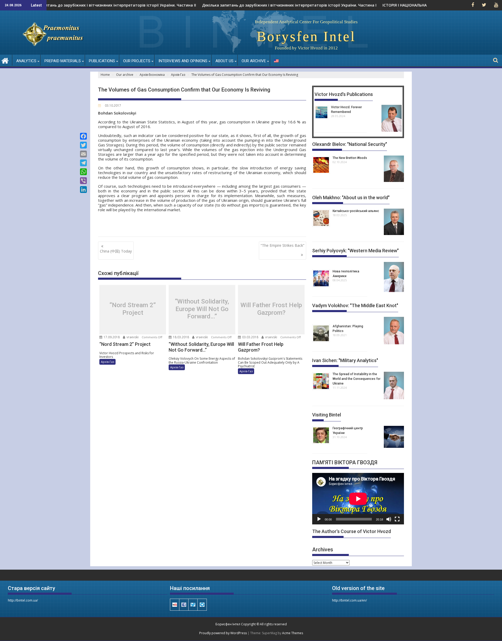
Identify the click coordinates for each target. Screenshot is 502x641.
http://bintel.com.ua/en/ (349, 600)
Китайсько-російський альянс (356, 211)
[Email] (83, 154)
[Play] (319, 519)
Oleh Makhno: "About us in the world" (351, 197)
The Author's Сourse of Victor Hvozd (351, 531)
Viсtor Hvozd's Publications (344, 94)
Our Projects (136, 61)
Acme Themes (292, 633)
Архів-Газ (107, 362)
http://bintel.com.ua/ (23, 600)
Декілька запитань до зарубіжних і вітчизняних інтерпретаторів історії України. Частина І (276, 5)
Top (489, 628)
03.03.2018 (249, 337)
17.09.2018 (111, 337)
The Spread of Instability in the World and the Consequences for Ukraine (356, 378)
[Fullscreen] (397, 519)
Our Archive (254, 61)
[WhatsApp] (83, 171)
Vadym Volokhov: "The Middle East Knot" (355, 305)
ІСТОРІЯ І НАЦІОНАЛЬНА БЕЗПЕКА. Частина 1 (410, 5)
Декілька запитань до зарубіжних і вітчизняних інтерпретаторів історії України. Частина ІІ (94, 5)
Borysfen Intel (306, 36)
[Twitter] (83, 145)
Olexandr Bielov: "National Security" (349, 144)
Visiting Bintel (326, 414)
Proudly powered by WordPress (223, 633)
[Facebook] (83, 136)
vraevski (132, 337)
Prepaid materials (62, 61)
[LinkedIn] (83, 189)
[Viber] (83, 180)
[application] (358, 498)
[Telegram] (83, 162)
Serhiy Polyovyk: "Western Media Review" (355, 250)
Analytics (26, 61)
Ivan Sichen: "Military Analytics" (345, 360)
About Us (224, 61)
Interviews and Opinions (182, 61)
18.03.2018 (180, 337)
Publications (102, 61)
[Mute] (388, 519)
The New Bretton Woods (350, 158)
